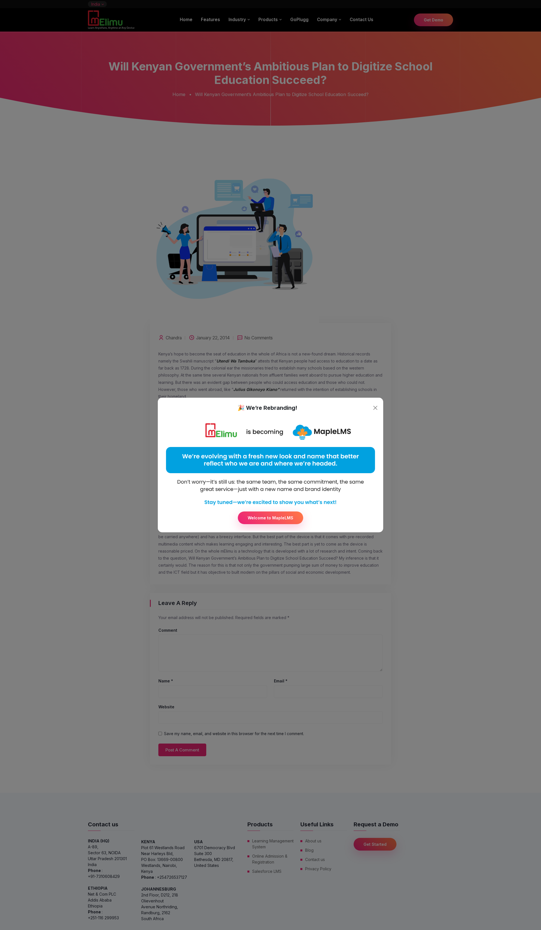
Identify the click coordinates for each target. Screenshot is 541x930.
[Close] (375, 408)
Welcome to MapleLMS (270, 517)
